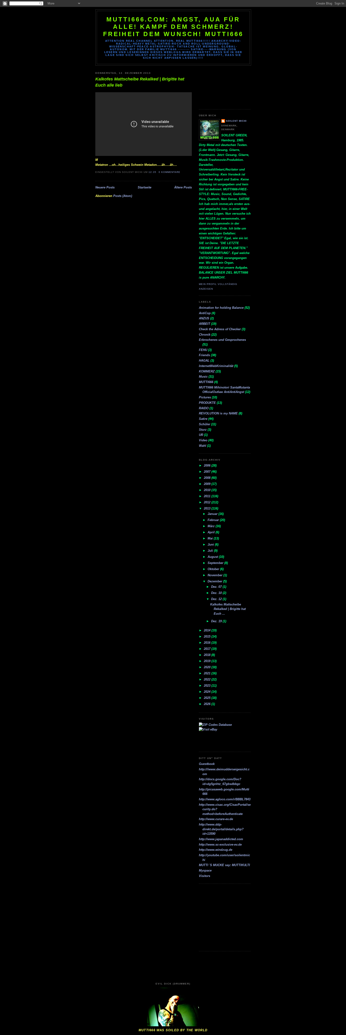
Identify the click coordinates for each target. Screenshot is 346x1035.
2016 (207, 642)
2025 (207, 698)
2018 (207, 655)
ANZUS (204, 318)
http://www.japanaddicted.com (221, 839)
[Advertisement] (220, 85)
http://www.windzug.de (215, 849)
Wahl (202, 445)
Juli (211, 550)
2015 (207, 636)
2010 (207, 490)
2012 (207, 502)
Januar (213, 514)
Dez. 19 (217, 621)
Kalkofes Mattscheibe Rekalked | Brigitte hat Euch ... (228, 609)
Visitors (204, 876)
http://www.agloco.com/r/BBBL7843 (224, 799)
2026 (207, 704)
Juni (211, 544)
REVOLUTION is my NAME (218, 413)
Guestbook (207, 764)
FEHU (203, 350)
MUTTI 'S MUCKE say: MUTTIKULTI (224, 865)
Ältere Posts (183, 187)
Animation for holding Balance (221, 307)
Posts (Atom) (122, 196)
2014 (207, 630)
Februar (214, 520)
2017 (207, 649)
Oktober (214, 569)
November (215, 575)
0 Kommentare (169, 172)
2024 (207, 691)
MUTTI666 (206, 382)
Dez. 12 (217, 599)
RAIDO (204, 408)
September (216, 563)
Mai (211, 538)
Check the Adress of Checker (220, 329)
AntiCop (205, 313)
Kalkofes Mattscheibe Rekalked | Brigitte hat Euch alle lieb (139, 82)
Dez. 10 (217, 593)
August (213, 557)
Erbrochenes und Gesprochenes (222, 340)
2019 (207, 661)
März (212, 526)
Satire (203, 419)
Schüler (204, 424)
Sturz (203, 429)
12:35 (152, 172)
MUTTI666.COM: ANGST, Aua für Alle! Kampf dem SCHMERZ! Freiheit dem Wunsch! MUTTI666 (173, 27)
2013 (207, 508)
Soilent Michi (236, 121)
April (212, 532)
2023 (207, 685)
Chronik (204, 334)
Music (203, 376)
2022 (207, 679)
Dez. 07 (217, 586)
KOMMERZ (207, 371)
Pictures (205, 397)
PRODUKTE (207, 403)
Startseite (144, 187)
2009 (207, 484)
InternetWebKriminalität (216, 366)
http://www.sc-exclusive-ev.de (220, 844)
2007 (207, 471)
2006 (207, 465)
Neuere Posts (105, 187)
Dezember (215, 581)
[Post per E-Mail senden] (181, 172)
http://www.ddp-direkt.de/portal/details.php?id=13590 (221, 829)
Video (203, 440)
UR (201, 435)
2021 (207, 673)
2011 (207, 496)
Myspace (205, 870)
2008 (207, 478)
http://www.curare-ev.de (216, 819)
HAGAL (204, 360)
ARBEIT (204, 324)
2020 (207, 667)
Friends (204, 355)
